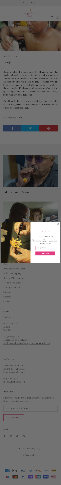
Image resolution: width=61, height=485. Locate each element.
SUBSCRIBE (45, 253)
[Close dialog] (58, 224)
